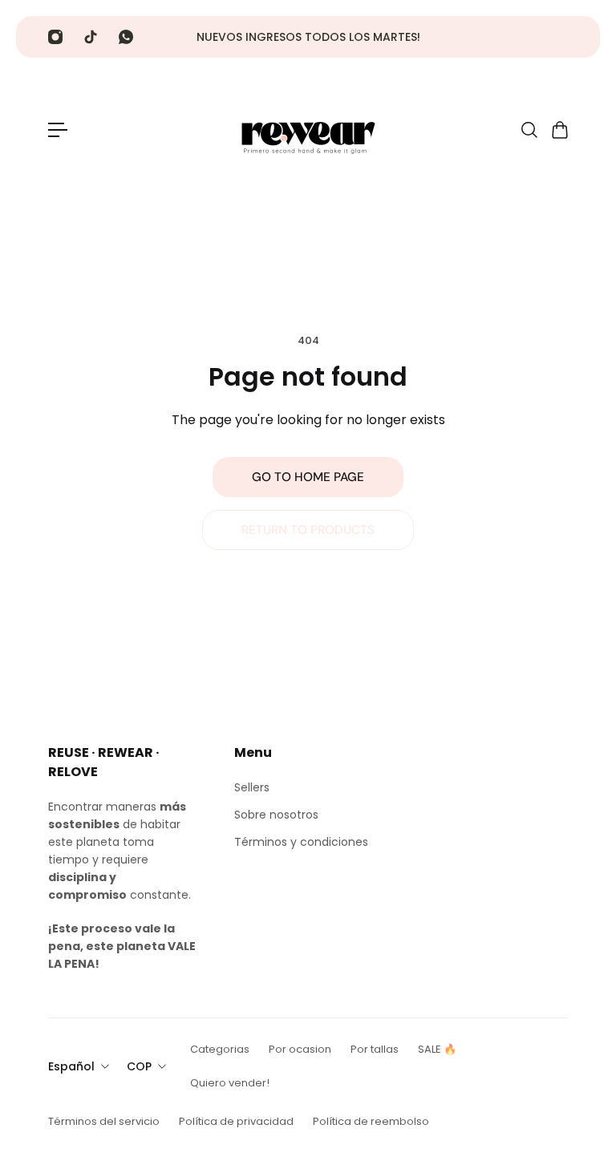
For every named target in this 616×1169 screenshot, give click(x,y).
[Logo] (308, 130)
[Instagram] (55, 37)
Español (71, 1066)
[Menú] (58, 130)
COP (139, 1066)
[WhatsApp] (126, 37)
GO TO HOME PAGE (308, 477)
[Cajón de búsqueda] (528, 130)
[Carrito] (559, 130)
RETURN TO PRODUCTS (308, 530)
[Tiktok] (90, 37)
